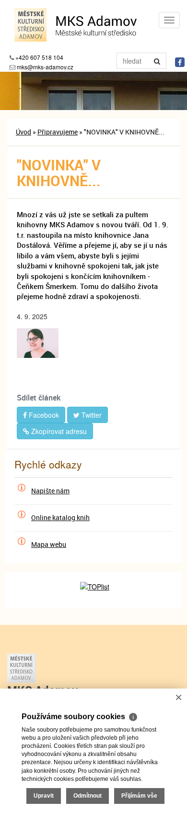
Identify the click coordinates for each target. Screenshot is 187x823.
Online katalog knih (60, 517)
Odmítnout (87, 795)
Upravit (44, 795)
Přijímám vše (139, 795)
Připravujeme (57, 131)
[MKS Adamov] (93, 668)
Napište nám (50, 490)
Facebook (43, 415)
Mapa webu (48, 544)
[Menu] (169, 20)
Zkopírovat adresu (58, 431)
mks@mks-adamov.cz (45, 67)
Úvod (23, 131)
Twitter (91, 415)
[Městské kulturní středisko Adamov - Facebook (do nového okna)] (180, 62)
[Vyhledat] (157, 61)
